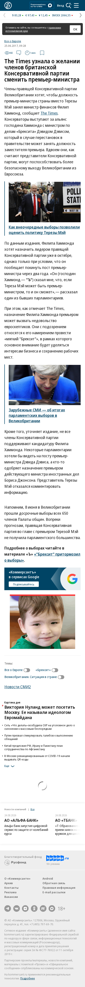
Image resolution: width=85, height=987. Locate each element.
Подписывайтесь (23, 584)
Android (47, 878)
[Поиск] (68, 5)
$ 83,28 (16, 15)
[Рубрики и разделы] (76, 5)
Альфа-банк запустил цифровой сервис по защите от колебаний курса (26, 830)
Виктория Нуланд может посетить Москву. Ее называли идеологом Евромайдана (39, 712)
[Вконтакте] (16, 908)
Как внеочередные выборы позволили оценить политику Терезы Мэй (44, 229)
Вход (60, 5)
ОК (75, 29)
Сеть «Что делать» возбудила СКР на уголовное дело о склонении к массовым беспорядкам (39, 727)
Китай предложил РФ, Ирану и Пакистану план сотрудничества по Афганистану (33, 747)
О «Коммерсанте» (17, 878)
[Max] (52, 908)
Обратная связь (53, 883)
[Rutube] (43, 908)
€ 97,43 (30, 15)
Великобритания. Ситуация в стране (30, 677)
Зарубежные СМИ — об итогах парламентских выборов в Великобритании (37, 415)
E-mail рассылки (53, 892)
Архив (8, 883)
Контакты (11, 888)
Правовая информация (58, 888)
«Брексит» (43, 670)
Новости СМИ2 (17, 686)
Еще (6, 766)
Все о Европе (12, 41)
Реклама (10, 892)
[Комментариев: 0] (18, 53)
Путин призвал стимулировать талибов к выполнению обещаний (38, 737)
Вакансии (11, 897)
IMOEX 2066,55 (61, 15)
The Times (49, 113)
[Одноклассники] (34, 908)
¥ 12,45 (43, 15)
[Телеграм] (7, 908)
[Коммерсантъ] (8, 5)
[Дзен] (25, 908)
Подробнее (27, 978)
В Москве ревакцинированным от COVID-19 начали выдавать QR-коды (37, 757)
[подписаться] (28, 670)
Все (32, 809)
